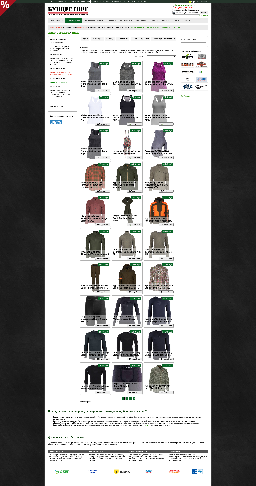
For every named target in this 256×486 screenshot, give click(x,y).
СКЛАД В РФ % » (56, 20)
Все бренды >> (186, 96)
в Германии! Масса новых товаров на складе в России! (61, 62)
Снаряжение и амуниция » (94, 20)
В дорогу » (154, 20)
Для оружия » (141, 20)
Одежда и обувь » (73, 20)
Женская (75, 33)
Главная (51, 33)
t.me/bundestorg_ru (185, 5)
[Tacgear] (201, 60)
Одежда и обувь (63, 33)
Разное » (165, 20)
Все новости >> (56, 106)
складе (53, 60)
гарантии (147, 425)
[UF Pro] (188, 60)
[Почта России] (197, 474)
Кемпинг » (112, 20)
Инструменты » (126, 20)
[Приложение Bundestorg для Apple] (56, 124)
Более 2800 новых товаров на (62, 59)
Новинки (176, 20)
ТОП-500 (186, 20)
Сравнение (203, 15)
